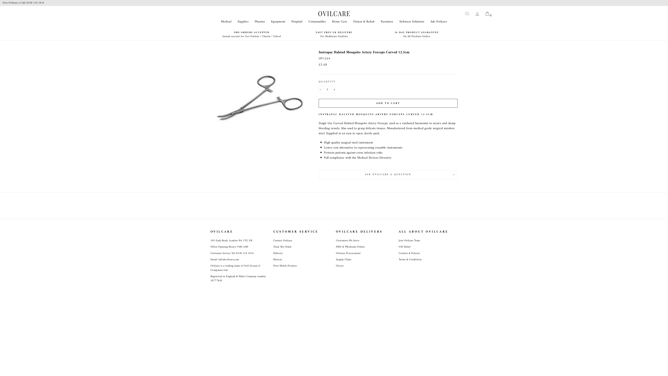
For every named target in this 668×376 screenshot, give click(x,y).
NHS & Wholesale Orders (350, 247)
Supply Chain (343, 259)
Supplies (243, 21)
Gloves (340, 266)
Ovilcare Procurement (348, 253)
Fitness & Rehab (364, 21)
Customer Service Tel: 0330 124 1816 (232, 253)
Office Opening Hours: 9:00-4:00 (229, 247)
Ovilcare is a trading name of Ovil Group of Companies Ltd (235, 268)
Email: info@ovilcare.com (224, 259)
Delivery (278, 253)
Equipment (278, 21)
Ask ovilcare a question (388, 175)
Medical (226, 21)
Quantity (327, 82)
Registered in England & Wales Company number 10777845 (238, 278)
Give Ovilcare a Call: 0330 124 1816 (23, 3)
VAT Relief (405, 247)
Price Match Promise (285, 266)
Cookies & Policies (409, 253)
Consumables (317, 21)
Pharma (260, 21)
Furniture (387, 21)
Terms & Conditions (410, 259)
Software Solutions (411, 21)
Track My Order (282, 247)
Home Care (339, 21)
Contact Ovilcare (282, 240)
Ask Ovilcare (438, 21)
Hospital (296, 21)
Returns (277, 259)
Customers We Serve (347, 240)
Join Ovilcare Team (409, 240)
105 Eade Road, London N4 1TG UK (231, 240)
